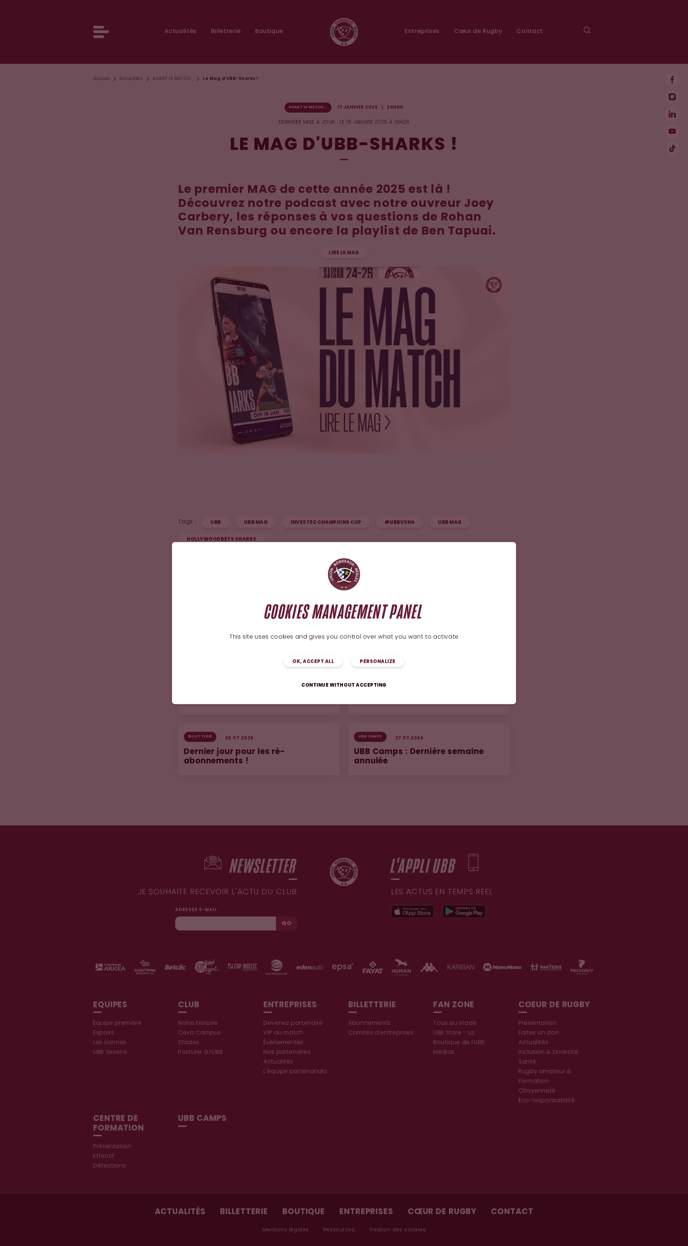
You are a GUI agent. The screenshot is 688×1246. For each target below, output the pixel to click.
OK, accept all (313, 661)
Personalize (378, 661)
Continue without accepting (344, 685)
